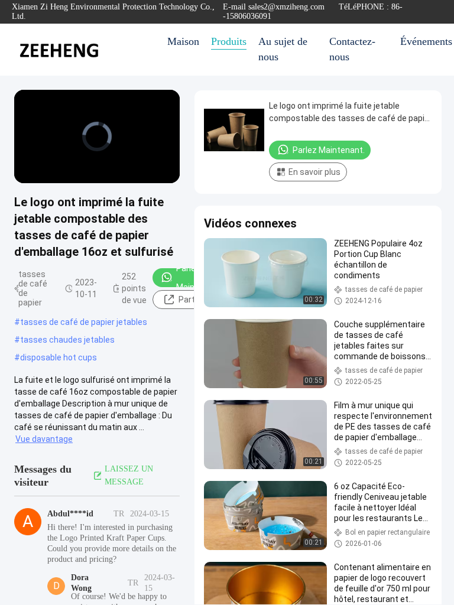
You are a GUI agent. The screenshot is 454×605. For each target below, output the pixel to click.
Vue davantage (44, 439)
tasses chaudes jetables (67, 339)
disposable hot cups (58, 357)
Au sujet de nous (282, 49)
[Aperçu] (59, 49)
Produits (229, 41)
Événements (426, 41)
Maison (183, 41)
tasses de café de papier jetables (83, 322)
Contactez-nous (352, 49)
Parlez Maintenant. (199, 277)
